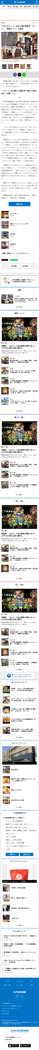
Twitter (22, 996)
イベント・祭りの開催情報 (14, 821)
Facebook (17, 996)
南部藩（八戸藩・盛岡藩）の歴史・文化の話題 (20, 830)
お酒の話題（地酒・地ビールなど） (17, 827)
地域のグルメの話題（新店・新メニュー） (19, 824)
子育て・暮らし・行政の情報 (14, 843)
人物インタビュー (11, 833)
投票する (12, 854)
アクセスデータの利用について (10, 1008)
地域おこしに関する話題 (13, 840)
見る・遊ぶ (15, 6)
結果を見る (26, 854)
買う (21, 6)
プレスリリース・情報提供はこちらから (12, 1006)
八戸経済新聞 (19, 2)
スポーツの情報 (10, 837)
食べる (9, 6)
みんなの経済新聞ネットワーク (19, 1031)
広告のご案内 (6, 1013)
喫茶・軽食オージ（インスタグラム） (15, 253)
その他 (7, 849)
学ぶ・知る (35, 6)
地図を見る (19, 204)
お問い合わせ (6, 1011)
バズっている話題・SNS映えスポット (17, 846)
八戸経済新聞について (8, 1003)
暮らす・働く (27, 6)
